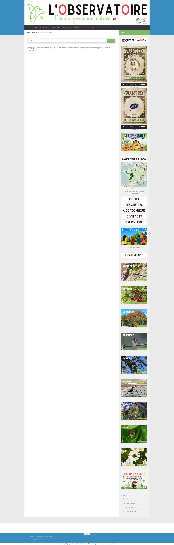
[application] (134, 84)
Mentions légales (93, 544)
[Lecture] (124, 84)
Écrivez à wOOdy (134, 45)
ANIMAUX (56, 27)
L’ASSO (90, 27)
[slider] (143, 84)
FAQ (84, 27)
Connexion (126, 499)
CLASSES (36, 27)
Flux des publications (129, 503)
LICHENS (76, 27)
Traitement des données (107, 544)
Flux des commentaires (129, 507)
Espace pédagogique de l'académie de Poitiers (73, 544)
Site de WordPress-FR (129, 511)
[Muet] (139, 84)
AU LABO (46, 27)
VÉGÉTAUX (66, 27)
